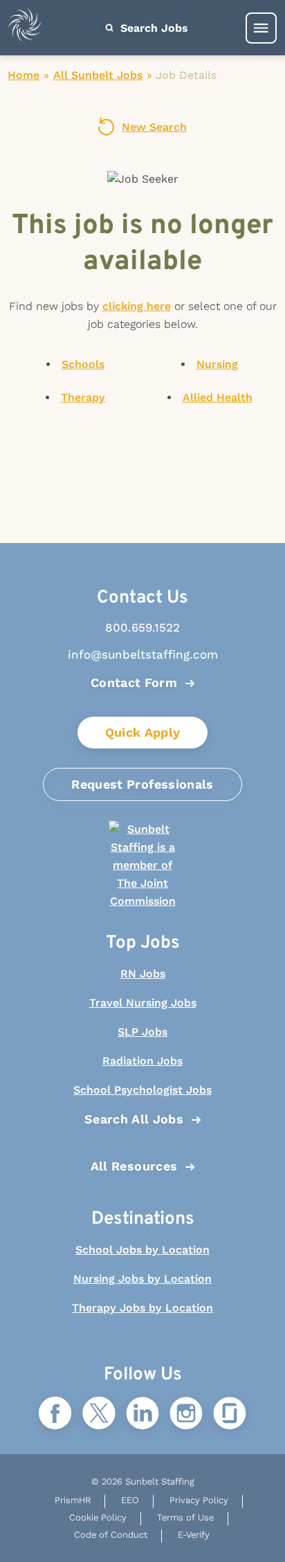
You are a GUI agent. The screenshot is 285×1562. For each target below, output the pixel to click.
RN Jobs (142, 973)
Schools (83, 364)
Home (23, 75)
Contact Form (134, 682)
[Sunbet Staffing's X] (99, 1414)
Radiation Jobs (142, 1060)
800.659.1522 (142, 627)
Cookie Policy (98, 1517)
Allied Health (217, 397)
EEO (130, 1500)
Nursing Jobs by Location (142, 1278)
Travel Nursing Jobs (142, 1002)
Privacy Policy (198, 1500)
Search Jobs (152, 28)
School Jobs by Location (142, 1249)
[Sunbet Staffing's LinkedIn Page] (142, 1414)
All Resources (134, 1166)
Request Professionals (142, 784)
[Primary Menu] (261, 28)
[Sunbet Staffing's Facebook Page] (55, 1414)
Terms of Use (185, 1517)
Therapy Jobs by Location (142, 1307)
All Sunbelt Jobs (97, 75)
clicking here (136, 306)
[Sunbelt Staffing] (25, 28)
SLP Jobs (142, 1031)
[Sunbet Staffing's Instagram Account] (186, 1414)
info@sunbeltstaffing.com (143, 654)
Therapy (83, 397)
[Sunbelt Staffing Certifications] (142, 865)
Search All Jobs (133, 1119)
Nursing (217, 364)
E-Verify (194, 1534)
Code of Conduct (110, 1534)
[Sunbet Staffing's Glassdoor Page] (229, 1414)
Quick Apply (143, 732)
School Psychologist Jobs (142, 1089)
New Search (154, 127)
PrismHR (73, 1500)
